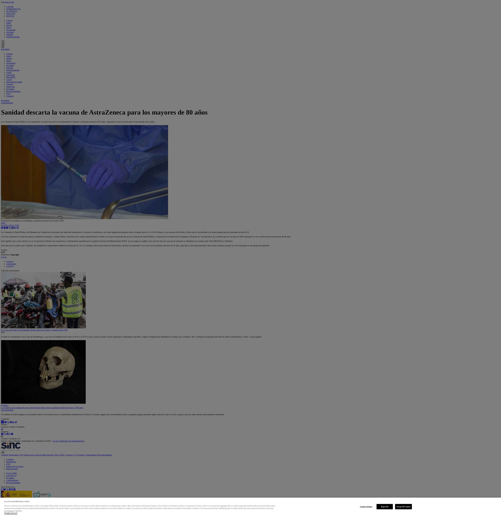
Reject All (384, 507)
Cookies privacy (11, 513)
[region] (250, 507)
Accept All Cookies (403, 507)
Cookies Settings (366, 507)
